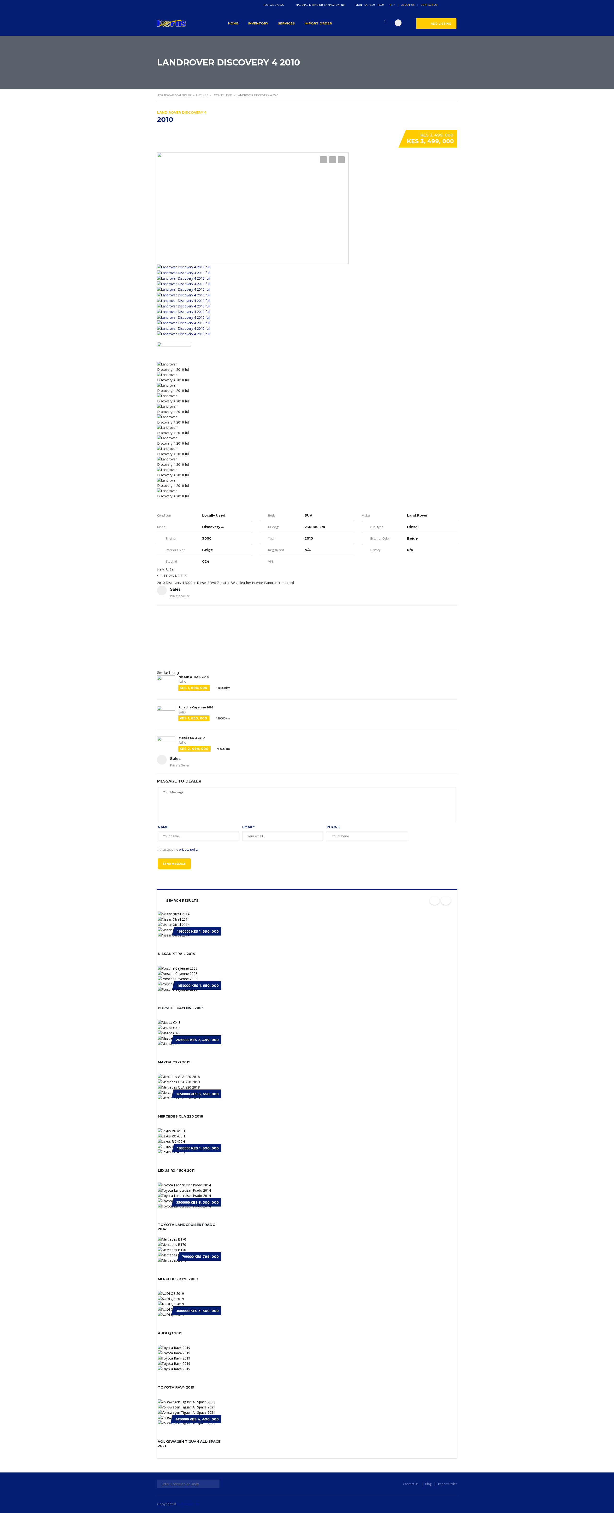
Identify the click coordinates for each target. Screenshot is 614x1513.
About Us (407, 4)
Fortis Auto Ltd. (188, 1504)
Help (392, 4)
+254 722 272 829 (273, 4)
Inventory (258, 23)
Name (163, 827)
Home (233, 23)
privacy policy (189, 849)
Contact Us (429, 4)
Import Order (318, 23)
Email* (248, 827)
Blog (428, 1484)
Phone (333, 827)
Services (286, 23)
